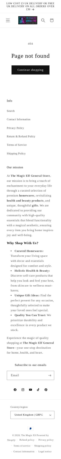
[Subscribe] (49, 375)
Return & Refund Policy (21, 136)
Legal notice (45, 451)
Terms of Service (17, 144)
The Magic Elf (29, 435)
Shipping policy (42, 446)
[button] (8, 20)
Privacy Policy (15, 128)
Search (11, 110)
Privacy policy (46, 440)
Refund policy (26, 440)
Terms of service (22, 446)
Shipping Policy (16, 153)
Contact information (24, 451)
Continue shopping (30, 69)
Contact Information (18, 119)
